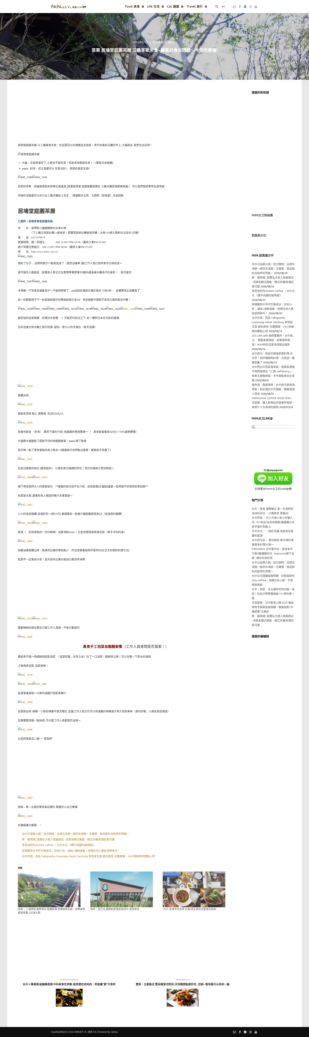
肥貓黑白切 (259, 235)
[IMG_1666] (25, 477)
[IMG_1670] (40, 477)
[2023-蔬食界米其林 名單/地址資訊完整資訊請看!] (197, 889)
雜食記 (172, 42)
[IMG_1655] (25, 422)
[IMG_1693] (25, 816)
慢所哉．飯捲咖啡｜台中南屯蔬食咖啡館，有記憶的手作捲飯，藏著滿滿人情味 (273, 389)
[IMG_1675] (25, 618)
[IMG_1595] (25, 404)
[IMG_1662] (25, 541)
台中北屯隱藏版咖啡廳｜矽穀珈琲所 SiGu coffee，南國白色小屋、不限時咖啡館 (273, 580)
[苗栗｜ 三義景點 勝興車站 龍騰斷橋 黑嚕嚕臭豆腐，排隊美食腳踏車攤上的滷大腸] (52, 889)
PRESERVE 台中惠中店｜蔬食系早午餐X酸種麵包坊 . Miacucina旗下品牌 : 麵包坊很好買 (273, 553)
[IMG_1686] (25, 729)
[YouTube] (256, 6)
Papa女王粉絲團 (262, 215)
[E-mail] (234, 6)
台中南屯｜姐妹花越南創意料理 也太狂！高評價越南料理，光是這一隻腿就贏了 (273, 358)
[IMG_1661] (25, 504)
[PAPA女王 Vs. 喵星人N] (69, 6)
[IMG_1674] (40, 618)
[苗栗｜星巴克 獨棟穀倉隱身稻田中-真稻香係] (124, 889)
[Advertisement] (126, 115)
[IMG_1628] (128, 308)
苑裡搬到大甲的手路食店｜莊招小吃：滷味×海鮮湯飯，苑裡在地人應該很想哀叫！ (71, 850)
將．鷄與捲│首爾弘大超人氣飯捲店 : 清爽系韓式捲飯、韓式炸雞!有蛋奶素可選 (68, 839)
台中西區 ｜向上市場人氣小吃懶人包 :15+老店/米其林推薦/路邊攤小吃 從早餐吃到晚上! (273, 522)
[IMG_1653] (25, 459)
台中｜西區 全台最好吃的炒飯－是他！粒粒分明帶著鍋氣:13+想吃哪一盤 (273, 594)
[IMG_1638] (25, 386)
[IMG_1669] (40, 522)
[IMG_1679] (25, 674)
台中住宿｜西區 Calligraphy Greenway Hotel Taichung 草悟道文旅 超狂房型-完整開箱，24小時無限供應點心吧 (88, 856)
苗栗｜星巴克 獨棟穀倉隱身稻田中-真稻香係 (114, 909)
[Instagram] (250, 6)
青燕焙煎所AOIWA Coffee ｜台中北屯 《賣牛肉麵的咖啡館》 (58, 844)
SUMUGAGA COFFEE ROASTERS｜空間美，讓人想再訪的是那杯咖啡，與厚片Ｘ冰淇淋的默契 (273, 403)
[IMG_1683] (25, 636)
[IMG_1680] (25, 683)
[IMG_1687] (25, 797)
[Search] (217, 6)
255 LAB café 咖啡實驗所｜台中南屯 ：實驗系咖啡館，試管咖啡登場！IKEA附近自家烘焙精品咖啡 (272, 340)
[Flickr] (245, 6)
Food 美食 (159, 42)
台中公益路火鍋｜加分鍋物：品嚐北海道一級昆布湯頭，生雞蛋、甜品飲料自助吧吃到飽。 (75, 833)
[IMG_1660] (25, 522)
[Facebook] (239, 6)
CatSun (114, 1032)
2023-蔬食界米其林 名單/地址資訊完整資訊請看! (189, 909)
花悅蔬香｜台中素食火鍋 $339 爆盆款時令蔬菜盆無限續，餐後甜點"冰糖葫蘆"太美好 (273, 607)
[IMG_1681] (40, 683)
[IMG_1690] (25, 702)
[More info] (223, 6)
